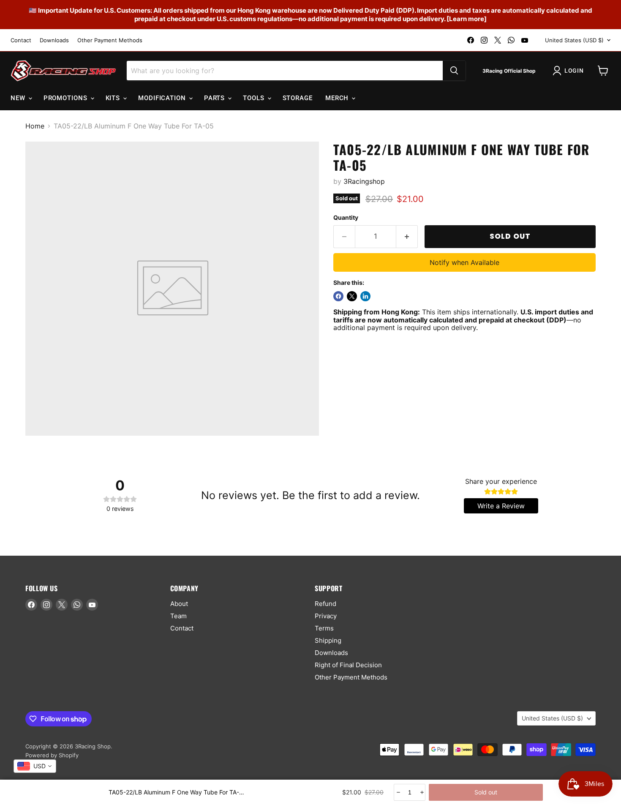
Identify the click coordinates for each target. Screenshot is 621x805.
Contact (21, 40)
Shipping (328, 640)
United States (574, 40)
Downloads (54, 40)
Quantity (345, 217)
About (179, 604)
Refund (325, 604)
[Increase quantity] (421, 792)
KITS (114, 98)
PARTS (215, 98)
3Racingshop (364, 181)
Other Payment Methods (109, 40)
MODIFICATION (163, 98)
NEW (19, 98)
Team (178, 616)
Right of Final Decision (348, 665)
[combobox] (35, 766)
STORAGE (298, 98)
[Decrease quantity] (397, 792)
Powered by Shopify (52, 755)
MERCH (338, 98)
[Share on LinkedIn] (365, 296)
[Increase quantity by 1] (407, 236)
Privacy (326, 616)
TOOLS (254, 98)
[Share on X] (352, 296)
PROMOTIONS (67, 98)
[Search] (454, 70)
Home (34, 126)
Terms (324, 628)
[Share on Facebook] (338, 296)
